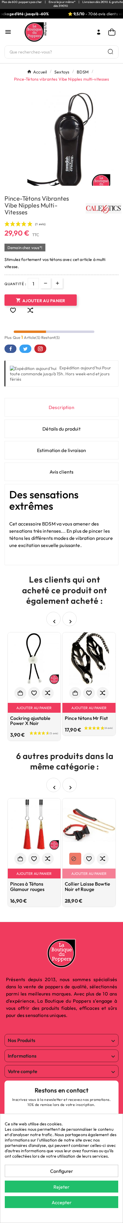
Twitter (25, 349)
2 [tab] (56, 184)
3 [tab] (61, 184)
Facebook (10, 349)
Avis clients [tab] (62, 472)
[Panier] (113, 32)
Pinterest (40, 349)
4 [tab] (67, 184)
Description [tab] (61, 407)
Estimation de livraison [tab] (61, 450)
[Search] (110, 51)
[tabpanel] (61, 143)
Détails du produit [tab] (61, 429)
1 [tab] (50, 184)
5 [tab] (73, 184)
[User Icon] (98, 32)
